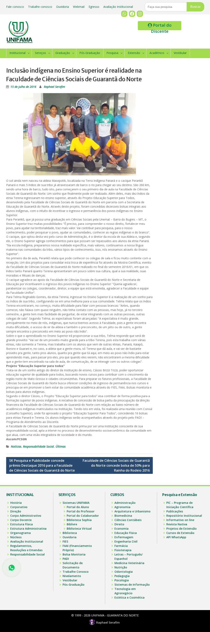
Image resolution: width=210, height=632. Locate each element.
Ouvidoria (63, 7)
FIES (65, 541)
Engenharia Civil (125, 541)
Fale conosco (15, 7)
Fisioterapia (122, 550)
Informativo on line (180, 520)
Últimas (61, 446)
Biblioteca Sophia (79, 520)
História (16, 503)
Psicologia (121, 580)
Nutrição (120, 567)
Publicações (174, 511)
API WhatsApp (176, 537)
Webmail (79, 7)
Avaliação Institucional (118, 7)
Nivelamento (72, 576)
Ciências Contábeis (128, 520)
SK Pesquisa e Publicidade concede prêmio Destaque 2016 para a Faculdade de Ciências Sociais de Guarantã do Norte (42, 465)
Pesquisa (112, 53)
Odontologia (123, 572)
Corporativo (18, 507)
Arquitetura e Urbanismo (132, 511)
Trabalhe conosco (40, 7)
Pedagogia (122, 576)
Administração (125, 503)
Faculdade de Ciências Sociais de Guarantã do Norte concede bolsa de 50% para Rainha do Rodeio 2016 (116, 465)
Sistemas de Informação (132, 584)
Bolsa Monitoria (74, 554)
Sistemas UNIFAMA (76, 503)
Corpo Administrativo (25, 516)
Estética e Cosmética (129, 597)
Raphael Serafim (54, 87)
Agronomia (122, 507)
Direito (119, 524)
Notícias (16, 446)
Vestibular (180, 53)
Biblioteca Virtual (79, 528)
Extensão (134, 53)
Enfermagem (123, 537)
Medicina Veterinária (129, 563)
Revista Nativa (176, 524)
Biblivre (72, 524)
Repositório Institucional (184, 516)
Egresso (94, 7)
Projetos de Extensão (181, 528)
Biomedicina (123, 516)
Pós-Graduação (89, 53)
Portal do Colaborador (83, 516)
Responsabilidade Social (38, 446)
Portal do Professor (81, 511)
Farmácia (121, 546)
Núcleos (16, 537)
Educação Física (125, 533)
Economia (121, 528)
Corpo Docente (21, 520)
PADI (66, 559)
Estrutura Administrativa (28, 528)
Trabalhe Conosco (76, 572)
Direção (15, 511)
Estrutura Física (21, 524)
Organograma (20, 533)
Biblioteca (70, 533)
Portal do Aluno (78, 507)
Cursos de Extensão (180, 533)
